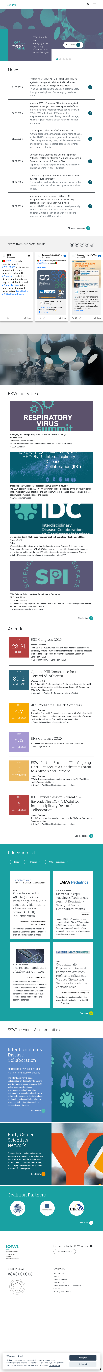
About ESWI (59, 1273)
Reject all (83, 1364)
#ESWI (8, 261)
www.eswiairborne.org (21, 498)
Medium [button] (34, 862)
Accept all (83, 1358)
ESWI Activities (60, 1279)
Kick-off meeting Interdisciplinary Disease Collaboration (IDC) (38, 555)
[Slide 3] (64, 59)
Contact (57, 1288)
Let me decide (54, 1365)
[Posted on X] (29, 256)
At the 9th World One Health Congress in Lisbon (53, 785)
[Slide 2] (60, 59)
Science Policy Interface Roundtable (27, 609)
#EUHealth (7, 294)
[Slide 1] (57, 59)
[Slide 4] (67, 59)
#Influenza (18, 294)
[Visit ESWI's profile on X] (4, 256)
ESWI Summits (18, 447)
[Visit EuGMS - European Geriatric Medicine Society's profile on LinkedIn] (76, 292)
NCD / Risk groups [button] (57, 862)
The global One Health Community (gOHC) (50, 722)
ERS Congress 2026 (41, 746)
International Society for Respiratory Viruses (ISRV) (55, 693)
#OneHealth (22, 291)
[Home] (12, 5)
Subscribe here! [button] (65, 1251)
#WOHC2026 (8, 267)
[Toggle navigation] (94, 4)
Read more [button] (41, 268)
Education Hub (60, 1282)
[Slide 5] (70, 59)
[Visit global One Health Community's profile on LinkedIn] (41, 303)
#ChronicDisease (10, 285)
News (56, 1276)
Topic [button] (16, 862)
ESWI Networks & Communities (67, 1285)
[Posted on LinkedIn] (64, 256)
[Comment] (7, 318)
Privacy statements (62, 1291)
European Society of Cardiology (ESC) (49, 660)
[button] (2, 287)
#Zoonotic (7, 276)
